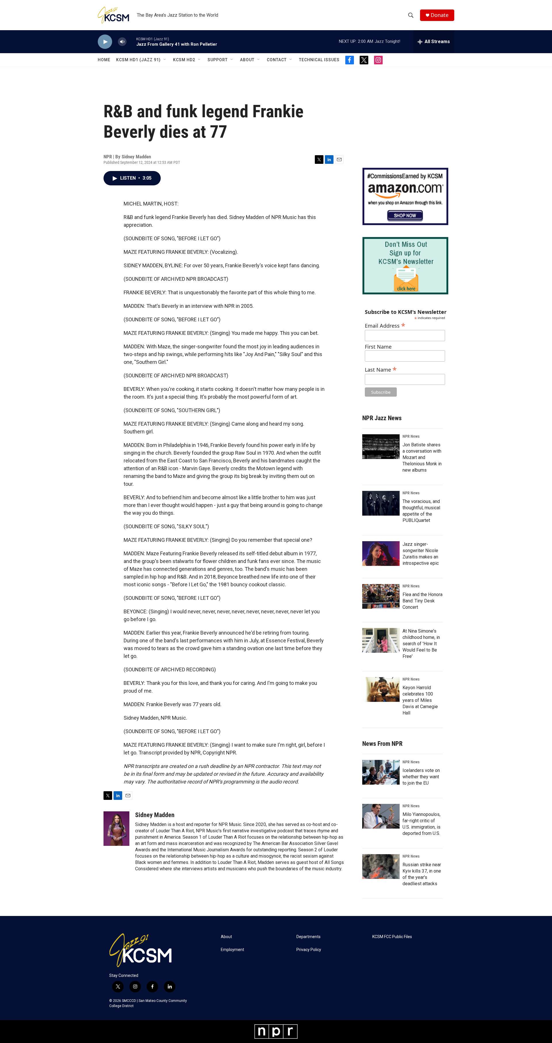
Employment (232, 950)
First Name (378, 347)
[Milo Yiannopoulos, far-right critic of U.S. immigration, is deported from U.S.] (381, 816)
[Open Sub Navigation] (165, 59)
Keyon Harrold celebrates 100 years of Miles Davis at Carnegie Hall (420, 700)
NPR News (410, 436)
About (247, 59)
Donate (439, 15)
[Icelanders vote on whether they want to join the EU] (381, 772)
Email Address (385, 325)
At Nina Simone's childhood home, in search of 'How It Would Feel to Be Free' (421, 643)
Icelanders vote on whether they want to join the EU (421, 777)
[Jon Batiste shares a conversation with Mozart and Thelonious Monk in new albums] (381, 446)
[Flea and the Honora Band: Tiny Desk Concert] (381, 596)
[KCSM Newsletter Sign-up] (405, 265)
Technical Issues (319, 59)
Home (104, 59)
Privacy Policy (308, 950)
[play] (105, 42)
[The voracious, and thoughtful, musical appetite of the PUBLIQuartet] (381, 503)
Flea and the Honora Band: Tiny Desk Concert (422, 601)
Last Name (381, 369)
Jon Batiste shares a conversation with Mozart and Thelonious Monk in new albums (422, 457)
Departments (308, 937)
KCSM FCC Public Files (392, 937)
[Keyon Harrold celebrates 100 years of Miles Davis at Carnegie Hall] (381, 689)
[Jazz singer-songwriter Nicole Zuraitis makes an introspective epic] (381, 553)
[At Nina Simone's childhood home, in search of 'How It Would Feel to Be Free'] (381, 640)
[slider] (131, 42)
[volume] (122, 41)
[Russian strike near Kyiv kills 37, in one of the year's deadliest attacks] (381, 866)
